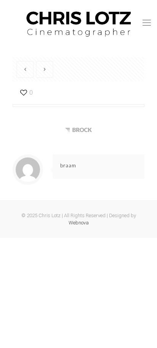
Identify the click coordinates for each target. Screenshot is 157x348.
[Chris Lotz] (78, 23)
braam (68, 165)
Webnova (79, 223)
